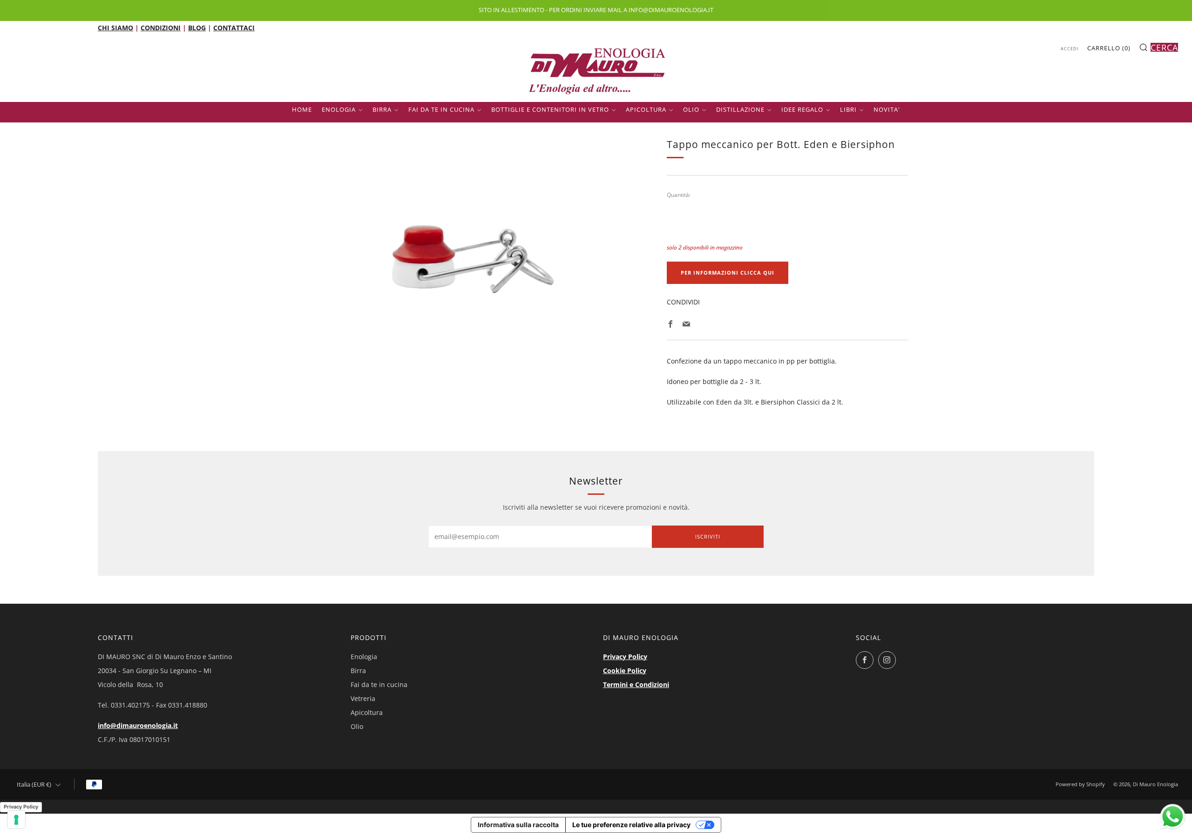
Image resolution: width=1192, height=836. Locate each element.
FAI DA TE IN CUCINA (441, 109)
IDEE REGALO (802, 109)
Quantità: (679, 195)
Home (302, 109)
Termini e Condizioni (636, 684)
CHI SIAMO (115, 27)
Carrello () (1109, 48)
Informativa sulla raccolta (518, 825)
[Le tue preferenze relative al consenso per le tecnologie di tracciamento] (16, 820)
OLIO (691, 109)
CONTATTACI (234, 27)
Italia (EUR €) (34, 785)
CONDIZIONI (161, 27)
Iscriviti (707, 536)
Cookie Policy (624, 670)
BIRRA (382, 109)
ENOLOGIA (339, 109)
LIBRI (848, 109)
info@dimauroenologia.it (138, 725)
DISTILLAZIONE (740, 109)
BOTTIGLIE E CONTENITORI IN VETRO (550, 109)
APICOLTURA (646, 109)
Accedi (1070, 49)
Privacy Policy (625, 656)
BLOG (197, 27)
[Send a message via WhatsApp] (1172, 816)
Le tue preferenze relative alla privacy (631, 825)
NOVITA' (887, 109)
